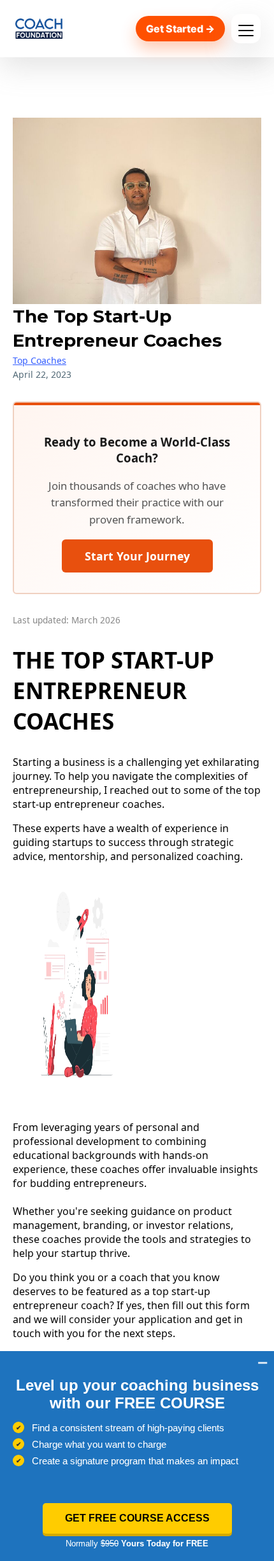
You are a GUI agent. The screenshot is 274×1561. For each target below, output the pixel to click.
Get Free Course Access (137, 1518)
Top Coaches (39, 360)
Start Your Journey (137, 556)
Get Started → (180, 28)
